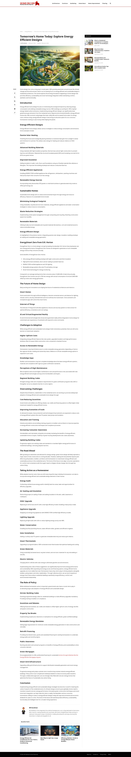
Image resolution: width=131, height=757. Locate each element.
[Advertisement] (65, 19)
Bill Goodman (24, 43)
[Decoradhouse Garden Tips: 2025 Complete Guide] (89, 68)
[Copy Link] (14, 112)
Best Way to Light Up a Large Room (49, 739)
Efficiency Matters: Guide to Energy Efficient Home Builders (69, 739)
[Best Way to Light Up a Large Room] (50, 731)
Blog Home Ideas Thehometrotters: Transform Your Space (101, 50)
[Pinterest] (14, 104)
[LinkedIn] (14, 100)
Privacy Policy (103, 754)
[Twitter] (14, 97)
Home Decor (82, 3)
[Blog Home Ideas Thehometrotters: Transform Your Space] (89, 51)
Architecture (56, 3)
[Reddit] (14, 108)
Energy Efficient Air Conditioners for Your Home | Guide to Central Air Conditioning (29, 740)
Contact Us (95, 754)
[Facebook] (14, 93)
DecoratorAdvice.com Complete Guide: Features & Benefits (101, 59)
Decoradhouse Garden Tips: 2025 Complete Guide (101, 67)
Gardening (73, 3)
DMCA (109, 754)
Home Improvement (94, 3)
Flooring (104, 3)
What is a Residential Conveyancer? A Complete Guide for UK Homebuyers (101, 42)
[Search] (110, 3)
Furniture (65, 3)
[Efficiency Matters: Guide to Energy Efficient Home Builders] (70, 731)
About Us (89, 754)
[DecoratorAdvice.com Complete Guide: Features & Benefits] (89, 60)
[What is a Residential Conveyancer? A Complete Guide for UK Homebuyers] (89, 42)
